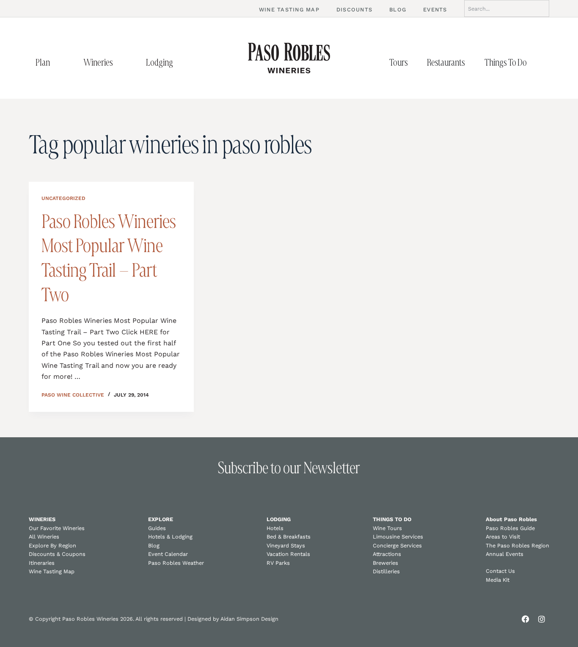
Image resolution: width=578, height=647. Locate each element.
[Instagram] (541, 619)
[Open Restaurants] (474, 62)
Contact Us (500, 571)
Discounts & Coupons (57, 554)
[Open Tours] (417, 62)
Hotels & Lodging (170, 536)
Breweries (385, 563)
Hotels (275, 528)
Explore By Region (52, 545)
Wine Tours (387, 528)
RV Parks (278, 563)
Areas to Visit (503, 536)
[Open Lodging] (182, 62)
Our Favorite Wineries (57, 528)
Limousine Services (398, 536)
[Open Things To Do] (535, 62)
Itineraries (42, 563)
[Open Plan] (59, 62)
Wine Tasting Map (51, 571)
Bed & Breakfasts (289, 536)
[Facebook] (525, 619)
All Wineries (44, 536)
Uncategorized (63, 198)
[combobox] (506, 8)
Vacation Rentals (288, 554)
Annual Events (504, 554)
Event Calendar (168, 554)
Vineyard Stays (286, 545)
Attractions (387, 554)
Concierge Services (397, 545)
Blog (154, 545)
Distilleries (386, 571)
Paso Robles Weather (176, 563)
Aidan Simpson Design (249, 619)
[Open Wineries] (122, 62)
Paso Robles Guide (510, 528)
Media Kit (497, 580)
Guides (157, 528)
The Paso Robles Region (517, 545)
